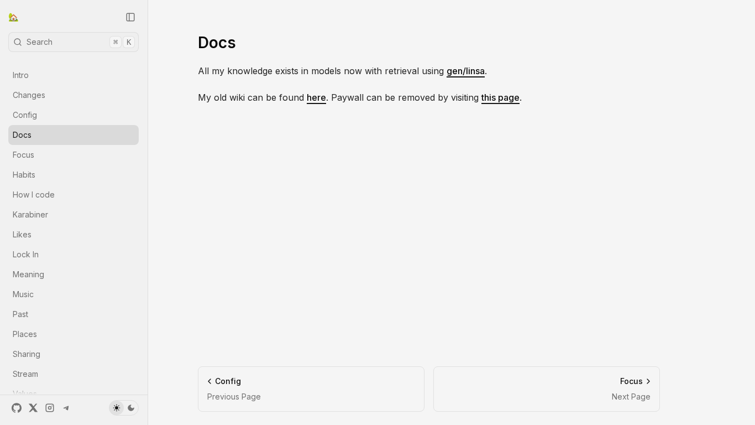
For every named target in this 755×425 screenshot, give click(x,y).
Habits (24, 174)
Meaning (28, 274)
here (316, 97)
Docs (22, 134)
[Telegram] (66, 408)
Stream (25, 374)
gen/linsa (466, 70)
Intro (21, 75)
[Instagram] (49, 408)
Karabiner (30, 214)
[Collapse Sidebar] (130, 17)
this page (500, 97)
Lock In (26, 254)
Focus (23, 154)
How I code (34, 194)
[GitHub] (16, 408)
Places (25, 334)
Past (20, 314)
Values (25, 393)
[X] (33, 408)
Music (23, 294)
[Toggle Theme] (124, 408)
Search (79, 41)
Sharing (26, 354)
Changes (29, 95)
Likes (22, 234)
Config (25, 115)
